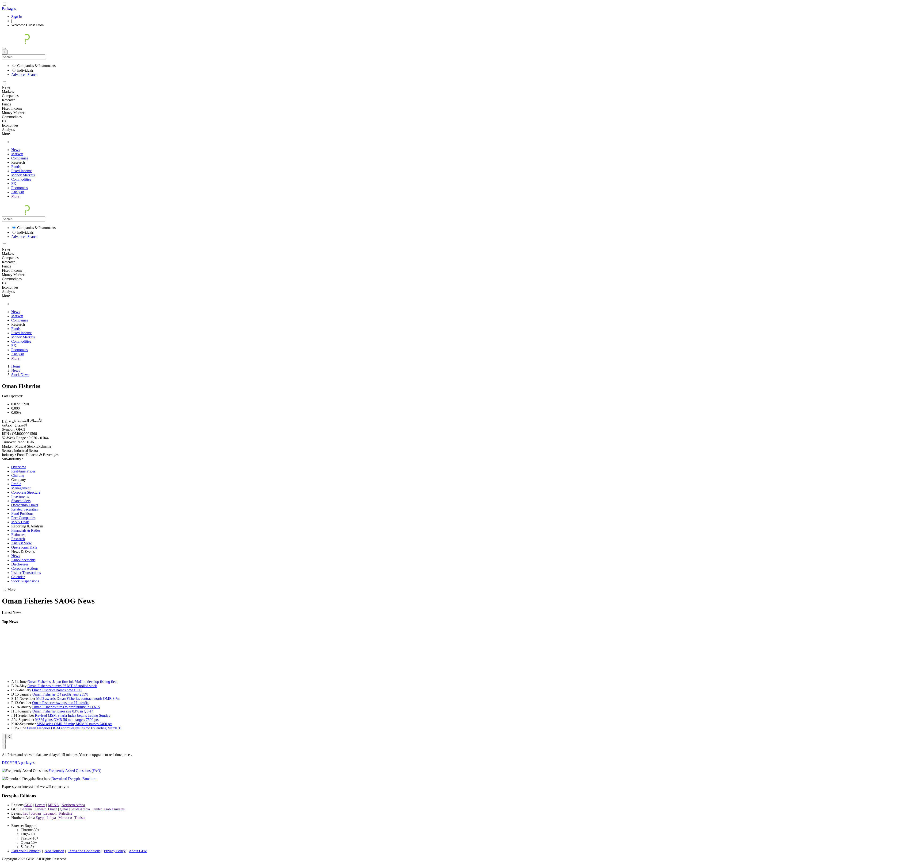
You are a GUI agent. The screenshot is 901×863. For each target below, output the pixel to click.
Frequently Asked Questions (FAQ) (75, 771)
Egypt (40, 818)
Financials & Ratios (25, 530)
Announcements (23, 560)
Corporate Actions (24, 568)
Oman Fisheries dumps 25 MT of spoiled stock (62, 686)
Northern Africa (73, 805)
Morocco (65, 818)
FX (13, 184)
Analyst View (21, 543)
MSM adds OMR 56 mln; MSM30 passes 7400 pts (74, 724)
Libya (51, 818)
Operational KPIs (24, 547)
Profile (16, 484)
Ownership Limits (24, 505)
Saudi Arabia (80, 809)
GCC (28, 805)
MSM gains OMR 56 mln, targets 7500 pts (67, 720)
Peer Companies (23, 518)
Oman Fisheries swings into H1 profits (60, 703)
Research (18, 539)
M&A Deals (20, 522)
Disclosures (19, 564)
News (15, 150)
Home (15, 366)
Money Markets (23, 175)
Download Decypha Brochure (73, 779)
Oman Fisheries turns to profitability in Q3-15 (66, 707)
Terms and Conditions (84, 851)
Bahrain (26, 809)
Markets (17, 154)
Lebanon (50, 813)
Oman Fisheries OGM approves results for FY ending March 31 (74, 728)
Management (21, 488)
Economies (19, 188)
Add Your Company (26, 851)
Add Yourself (54, 851)
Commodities (21, 179)
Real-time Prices (23, 471)
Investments (20, 497)
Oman (52, 809)
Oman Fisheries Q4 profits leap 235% (60, 694)
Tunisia (79, 818)
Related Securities (24, 509)
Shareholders (21, 501)
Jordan (36, 813)
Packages (9, 9)
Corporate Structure (25, 492)
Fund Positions (22, 513)
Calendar (18, 577)
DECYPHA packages (18, 763)
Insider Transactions (26, 573)
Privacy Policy (115, 851)
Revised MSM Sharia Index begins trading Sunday (72, 715)
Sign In (16, 17)
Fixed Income (21, 171)
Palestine (65, 813)
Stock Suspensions (25, 581)
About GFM (138, 851)
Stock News (20, 375)
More (15, 196)
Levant (40, 805)
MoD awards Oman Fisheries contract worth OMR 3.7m (78, 698)
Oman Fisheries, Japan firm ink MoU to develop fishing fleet (72, 682)
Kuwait (40, 809)
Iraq (25, 813)
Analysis (17, 192)
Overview (18, 467)
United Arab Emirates (108, 809)
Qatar (64, 809)
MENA (53, 805)
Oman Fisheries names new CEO (57, 690)
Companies (19, 158)
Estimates (18, 535)
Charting (17, 475)
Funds (15, 167)
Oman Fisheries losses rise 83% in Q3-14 (62, 711)
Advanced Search (24, 75)
